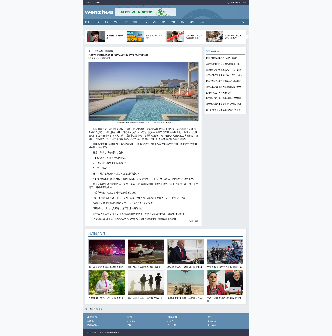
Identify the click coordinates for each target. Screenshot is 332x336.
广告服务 (131, 321)
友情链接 (212, 321)
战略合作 (171, 321)
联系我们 (91, 321)
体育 (106, 22)
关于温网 (212, 325)
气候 (125, 22)
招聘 (129, 325)
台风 (145, 22)
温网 (91, 3)
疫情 (97, 22)
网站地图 (234, 3)
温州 (87, 3)
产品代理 (171, 325)
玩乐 (202, 22)
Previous (85, 37)
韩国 (208, 51)
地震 (135, 22)
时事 (87, 22)
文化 (116, 22)
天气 (154, 22)
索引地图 (242, 3)
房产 (164, 22)
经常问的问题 (93, 325)
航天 (183, 22)
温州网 (97, 3)
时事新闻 (99, 51)
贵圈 (173, 22)
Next (247, 37)
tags (228, 3)
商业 (192, 22)
